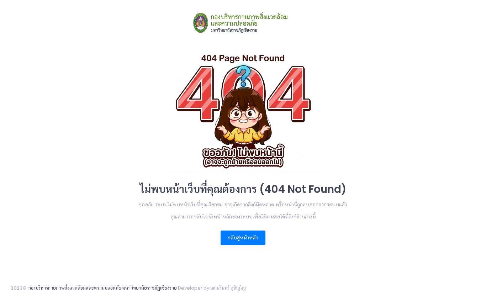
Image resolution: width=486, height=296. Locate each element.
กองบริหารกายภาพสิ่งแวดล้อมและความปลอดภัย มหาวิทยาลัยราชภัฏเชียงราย (102, 288)
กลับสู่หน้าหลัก (243, 237)
